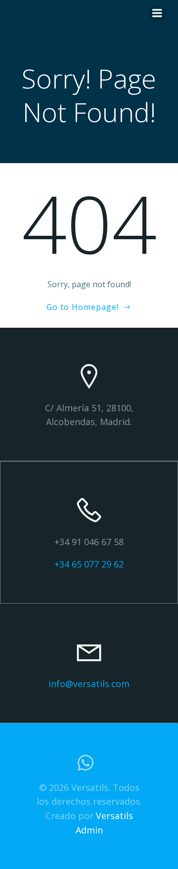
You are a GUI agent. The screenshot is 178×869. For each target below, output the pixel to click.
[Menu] (157, 13)
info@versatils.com (89, 684)
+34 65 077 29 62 (89, 564)
